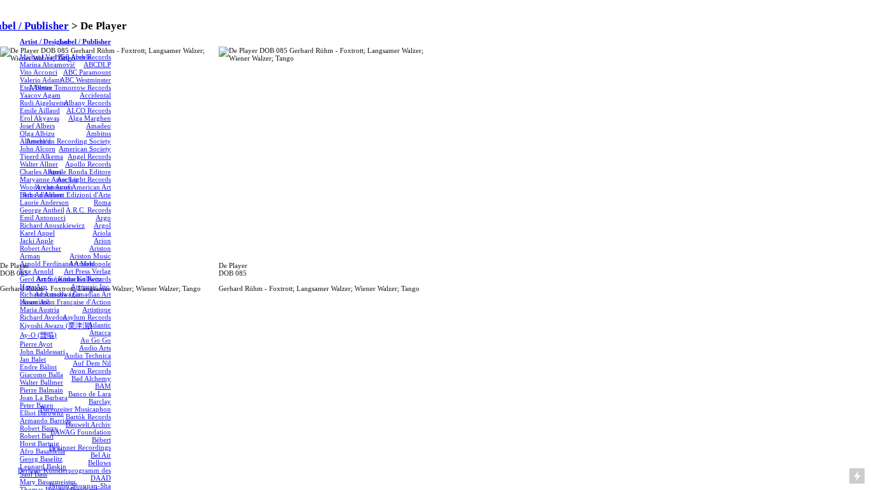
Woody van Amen (46, 187)
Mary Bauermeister (48, 482)
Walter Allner (39, 164)
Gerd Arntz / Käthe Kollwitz (61, 279)
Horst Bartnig (39, 443)
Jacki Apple (37, 240)
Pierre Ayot (36, 344)
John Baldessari (42, 351)
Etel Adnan (36, 87)
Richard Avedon (43, 317)
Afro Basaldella (42, 451)
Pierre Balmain (41, 390)
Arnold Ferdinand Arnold (57, 263)
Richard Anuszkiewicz (52, 225)
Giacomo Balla (41, 374)
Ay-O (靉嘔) (38, 335)
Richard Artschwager (50, 294)
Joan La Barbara (44, 397)
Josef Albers (37, 126)
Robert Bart (37, 436)
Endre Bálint (38, 367)
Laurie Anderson (44, 202)
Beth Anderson (41, 194)
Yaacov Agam (40, 95)
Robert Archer (40, 248)
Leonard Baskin (43, 466)
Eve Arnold (37, 271)
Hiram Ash (35, 302)
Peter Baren (37, 405)
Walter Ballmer (41, 382)
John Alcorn (37, 148)
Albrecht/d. (36, 141)
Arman (30, 256)
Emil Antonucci (43, 217)
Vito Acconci (38, 72)
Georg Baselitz (41, 459)
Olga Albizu (37, 133)
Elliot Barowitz (42, 413)
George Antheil (42, 210)
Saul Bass (33, 474)
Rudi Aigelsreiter (44, 103)
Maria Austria (39, 309)
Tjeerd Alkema (41, 156)
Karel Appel (37, 233)
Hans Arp (33, 286)
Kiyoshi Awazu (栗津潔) (56, 325)
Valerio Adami (41, 80)
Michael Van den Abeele (55, 57)
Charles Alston (41, 171)
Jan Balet (33, 359)
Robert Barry (39, 428)
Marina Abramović (47, 64)
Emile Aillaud (40, 110)
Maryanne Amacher (49, 179)
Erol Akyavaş (39, 118)
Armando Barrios (45, 420)
